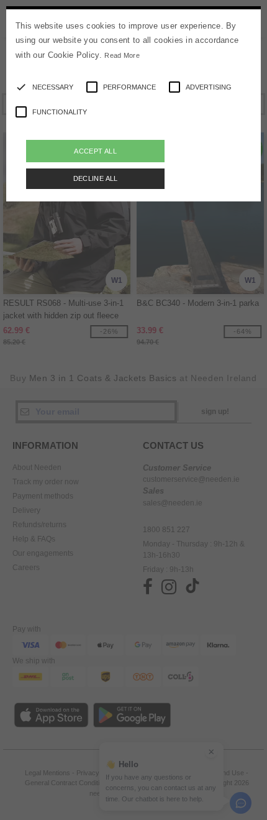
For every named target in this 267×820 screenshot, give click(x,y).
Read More (122, 55)
